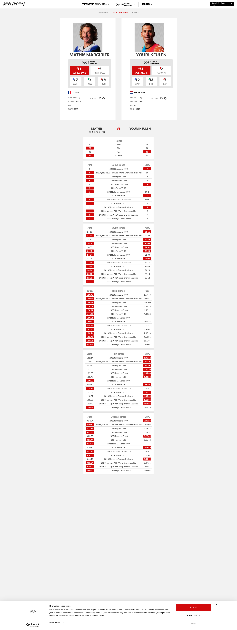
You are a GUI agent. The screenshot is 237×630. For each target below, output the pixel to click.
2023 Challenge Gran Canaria (118, 218)
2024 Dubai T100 (118, 188)
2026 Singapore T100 (118, 169)
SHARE (135, 12)
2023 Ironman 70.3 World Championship (118, 211)
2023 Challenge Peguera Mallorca (118, 207)
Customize (192, 615)
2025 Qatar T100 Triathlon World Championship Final (119, 172)
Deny (193, 623)
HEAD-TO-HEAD (120, 12)
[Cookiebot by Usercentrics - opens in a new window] (33, 625)
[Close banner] (216, 604)
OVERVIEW (103, 12)
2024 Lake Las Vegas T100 (118, 192)
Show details (54, 622)
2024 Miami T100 (118, 203)
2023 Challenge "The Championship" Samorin (118, 215)
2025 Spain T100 (118, 176)
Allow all (193, 607)
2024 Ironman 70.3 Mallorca (119, 199)
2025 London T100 (118, 180)
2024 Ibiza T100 (118, 195)
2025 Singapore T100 (118, 184)
